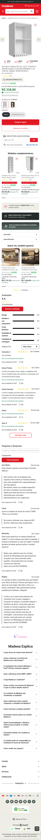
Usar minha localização (14, 145)
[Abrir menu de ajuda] (37, 828)
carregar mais (20, 435)
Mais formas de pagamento (10, 95)
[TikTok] (33, 801)
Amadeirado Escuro (18, 114)
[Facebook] (12, 801)
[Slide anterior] (2, 39)
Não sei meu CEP (32, 145)
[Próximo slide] (38, 39)
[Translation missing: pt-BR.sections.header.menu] (3, 11)
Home (3, 18)
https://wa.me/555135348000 (15, 566)
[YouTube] (16, 801)
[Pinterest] (20, 801)
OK (34, 140)
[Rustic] (13, 104)
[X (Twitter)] (29, 801)
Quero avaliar (12, 309)
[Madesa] (7, 6)
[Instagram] (7, 801)
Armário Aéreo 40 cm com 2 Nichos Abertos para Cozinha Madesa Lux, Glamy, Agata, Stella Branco (23, 18)
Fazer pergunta (13, 460)
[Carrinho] (37, 11)
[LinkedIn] (25, 801)
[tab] (4, 286)
